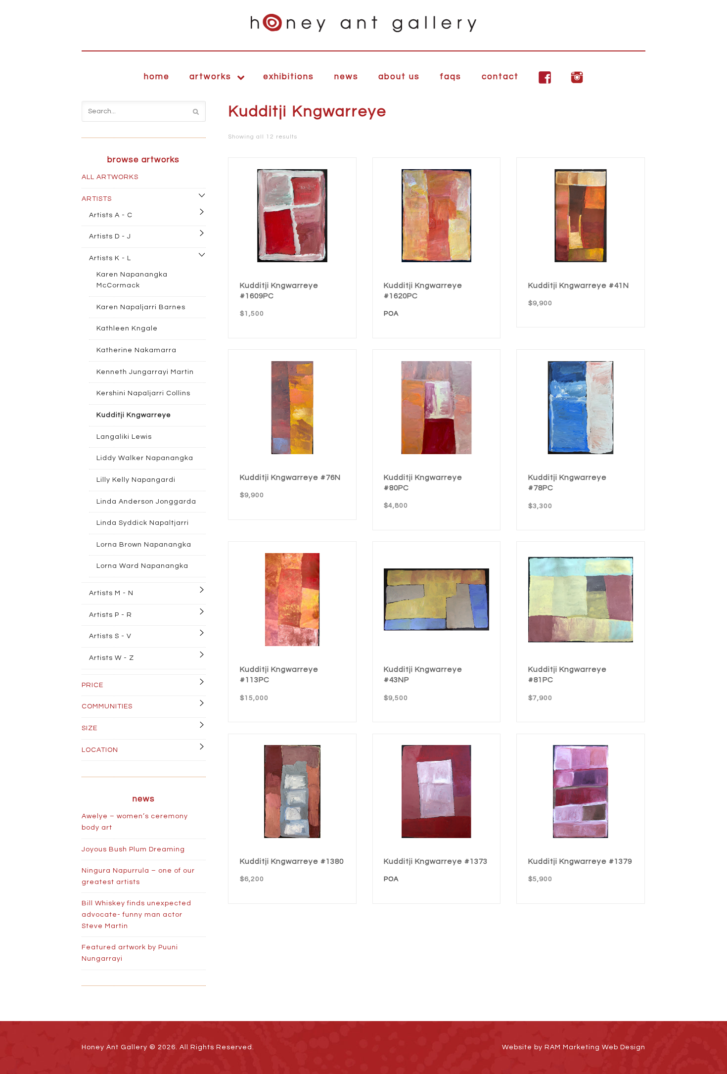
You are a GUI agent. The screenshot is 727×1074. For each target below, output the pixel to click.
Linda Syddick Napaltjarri (142, 522)
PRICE (92, 685)
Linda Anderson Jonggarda (146, 501)
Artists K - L (110, 258)
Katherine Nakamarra (136, 350)
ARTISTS (97, 198)
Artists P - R (110, 614)
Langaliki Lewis (124, 436)
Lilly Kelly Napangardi (136, 479)
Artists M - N (111, 593)
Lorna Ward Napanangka (142, 565)
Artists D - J (110, 236)
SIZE (89, 728)
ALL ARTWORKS (110, 177)
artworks (210, 76)
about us (399, 76)
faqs (450, 76)
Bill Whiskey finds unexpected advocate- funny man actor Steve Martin (136, 914)
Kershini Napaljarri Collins (143, 393)
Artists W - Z (111, 657)
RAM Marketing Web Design (595, 1047)
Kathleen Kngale (127, 328)
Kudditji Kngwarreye (133, 415)
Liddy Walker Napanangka (144, 458)
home (157, 76)
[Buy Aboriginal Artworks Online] (363, 23)
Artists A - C (111, 215)
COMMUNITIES (107, 706)
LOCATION (100, 750)
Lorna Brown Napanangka (143, 544)
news (346, 76)
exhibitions (288, 76)
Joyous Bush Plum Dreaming (133, 849)
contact (500, 76)
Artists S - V (110, 636)
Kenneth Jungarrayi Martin (145, 372)
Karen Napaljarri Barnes (140, 307)
